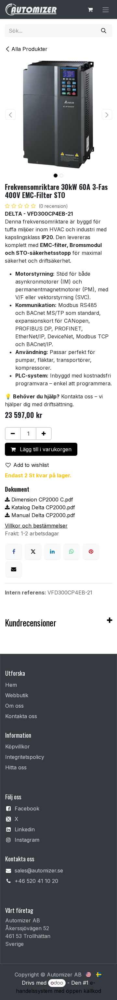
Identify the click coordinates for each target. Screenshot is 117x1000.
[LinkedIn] (52, 551)
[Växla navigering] (105, 9)
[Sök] (103, 30)
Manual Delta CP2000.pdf (42, 515)
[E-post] (13, 569)
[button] (10, 114)
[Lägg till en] (44, 433)
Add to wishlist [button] (31, 465)
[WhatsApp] (71, 551)
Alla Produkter (29, 49)
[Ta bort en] (13, 433)
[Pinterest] (91, 551)
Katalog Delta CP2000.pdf (42, 507)
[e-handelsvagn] (90, 9)
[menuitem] (89, 974)
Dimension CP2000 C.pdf (41, 499)
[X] (33, 551)
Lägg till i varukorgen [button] (45, 449)
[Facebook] (13, 551)
